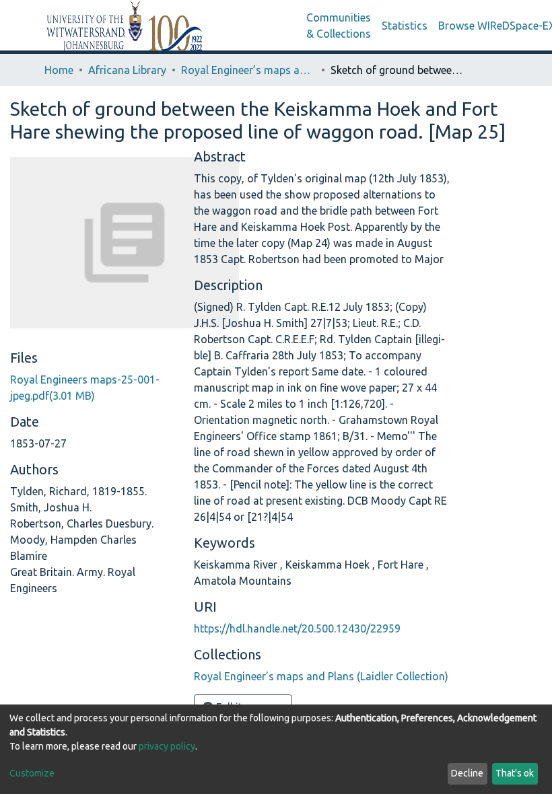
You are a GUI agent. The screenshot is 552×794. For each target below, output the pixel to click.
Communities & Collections (338, 25)
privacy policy (167, 746)
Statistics (404, 26)
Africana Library (127, 70)
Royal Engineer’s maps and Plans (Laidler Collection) (248, 70)
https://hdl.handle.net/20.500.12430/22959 (297, 628)
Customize (32, 773)
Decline (467, 773)
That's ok (514, 773)
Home (58, 70)
